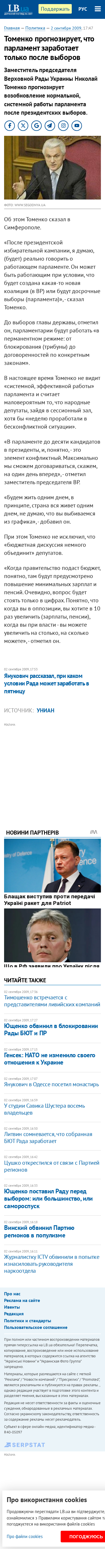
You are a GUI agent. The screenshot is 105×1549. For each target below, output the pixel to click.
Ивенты (12, 1307)
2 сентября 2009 (66, 28)
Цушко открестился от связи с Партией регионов (51, 1166)
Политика (35, 28)
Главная (12, 28)
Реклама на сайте (22, 1300)
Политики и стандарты (27, 1320)
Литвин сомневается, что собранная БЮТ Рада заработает (48, 1137)
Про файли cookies (25, 1536)
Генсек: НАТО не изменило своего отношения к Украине (49, 1058)
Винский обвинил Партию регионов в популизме (39, 1231)
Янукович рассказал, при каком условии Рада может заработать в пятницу (46, 683)
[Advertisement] (52, 768)
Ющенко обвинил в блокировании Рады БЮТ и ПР (51, 1029)
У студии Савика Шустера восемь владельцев (44, 1109)
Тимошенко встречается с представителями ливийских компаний (52, 1001)
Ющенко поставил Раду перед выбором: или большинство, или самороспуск (48, 1198)
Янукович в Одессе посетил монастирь (51, 1084)
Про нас (12, 1293)
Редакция (14, 1313)
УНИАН (45, 710)
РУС (82, 9)
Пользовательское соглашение (35, 1327)
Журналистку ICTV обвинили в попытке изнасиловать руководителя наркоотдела (51, 1263)
